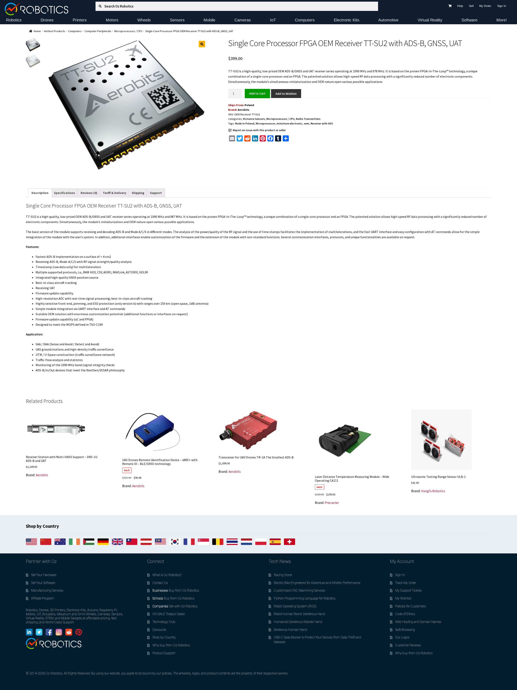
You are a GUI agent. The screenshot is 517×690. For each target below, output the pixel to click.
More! (501, 20)
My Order (485, 5)
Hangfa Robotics (433, 491)
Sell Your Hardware (43, 575)
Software (469, 20)
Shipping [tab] (138, 193)
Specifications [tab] (64, 193)
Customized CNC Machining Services (299, 590)
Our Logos (402, 637)
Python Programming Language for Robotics (304, 598)
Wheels (144, 20)
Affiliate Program (42, 598)
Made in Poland (244, 123)
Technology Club (163, 622)
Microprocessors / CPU (128, 31)
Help (460, 5)
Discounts (159, 630)
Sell (471, 5)
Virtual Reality (430, 20)
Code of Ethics (405, 614)
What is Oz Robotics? (167, 575)
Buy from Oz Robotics (175, 590)
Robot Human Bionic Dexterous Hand (299, 614)
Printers (80, 20)
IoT (273, 20)
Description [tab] (40, 193)
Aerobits (243, 110)
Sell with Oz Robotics (175, 606)
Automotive (388, 20)
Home (37, 31)
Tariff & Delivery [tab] (114, 193)
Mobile (209, 20)
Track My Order (405, 583)
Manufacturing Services (47, 590)
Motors (112, 20)
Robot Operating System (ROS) (295, 606)
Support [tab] (156, 193)
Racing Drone (283, 575)
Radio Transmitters (308, 119)
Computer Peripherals (98, 31)
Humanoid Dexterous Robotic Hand (298, 622)
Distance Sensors (254, 119)
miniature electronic (289, 123)
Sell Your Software (43, 583)
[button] (202, 44)
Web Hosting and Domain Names (418, 622)
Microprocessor (265, 123)
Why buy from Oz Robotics (171, 645)
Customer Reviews (408, 645)
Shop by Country (164, 637)
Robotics (14, 20)
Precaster (332, 502)
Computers (305, 20)
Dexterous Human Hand (290, 630)
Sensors (177, 20)
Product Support (163, 653)
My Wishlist (403, 598)
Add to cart (257, 93)
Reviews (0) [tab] (89, 193)
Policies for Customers (410, 606)
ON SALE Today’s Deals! (168, 614)
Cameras (242, 20)
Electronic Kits (346, 20)
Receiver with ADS (322, 123)
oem (306, 123)
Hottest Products (54, 31)
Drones (47, 20)
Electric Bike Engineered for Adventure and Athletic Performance (317, 583)
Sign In (501, 5)
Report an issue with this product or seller (259, 130)
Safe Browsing (405, 630)
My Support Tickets (408, 590)
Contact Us (160, 583)
